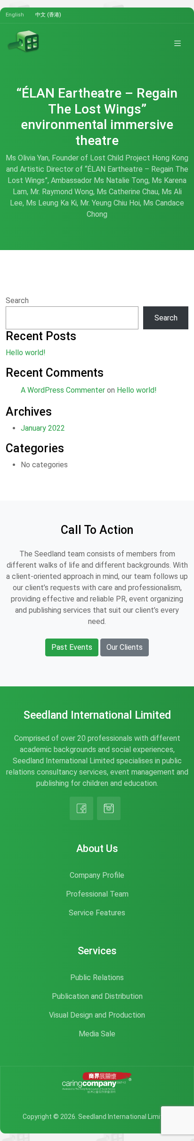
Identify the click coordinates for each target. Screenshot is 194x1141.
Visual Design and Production (97, 1015)
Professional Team (97, 894)
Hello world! (26, 352)
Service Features (97, 912)
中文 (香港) (48, 15)
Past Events (71, 647)
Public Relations (97, 977)
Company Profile (97, 875)
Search (17, 300)
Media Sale (97, 1033)
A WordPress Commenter (63, 390)
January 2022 (43, 428)
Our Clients (124, 647)
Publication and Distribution (97, 996)
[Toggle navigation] (177, 43)
